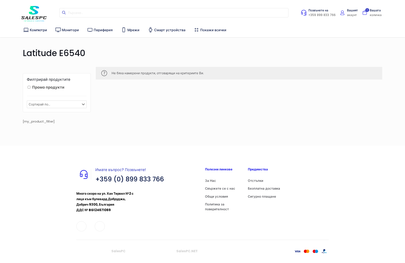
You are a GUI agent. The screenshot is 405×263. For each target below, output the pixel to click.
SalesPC (118, 251)
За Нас (210, 180)
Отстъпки (255, 180)
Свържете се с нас (220, 188)
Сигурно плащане (262, 196)
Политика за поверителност (217, 206)
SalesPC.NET (187, 251)
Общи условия (216, 196)
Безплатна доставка (264, 188)
